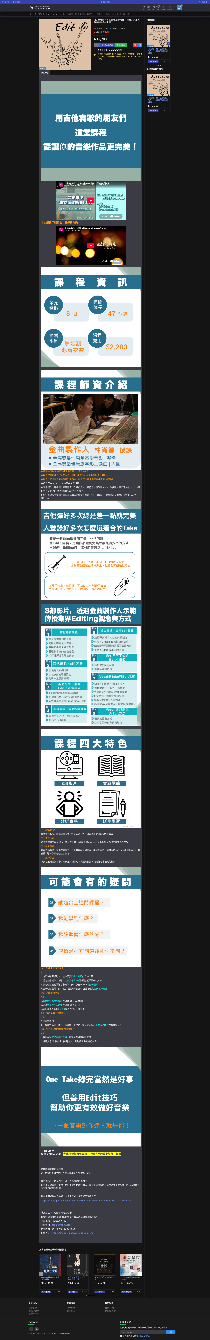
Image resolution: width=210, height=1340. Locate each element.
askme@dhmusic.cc (62, 1225)
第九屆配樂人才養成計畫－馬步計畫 (77, 1278)
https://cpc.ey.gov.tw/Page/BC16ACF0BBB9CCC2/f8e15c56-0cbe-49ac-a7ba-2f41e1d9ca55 (86, 1200)
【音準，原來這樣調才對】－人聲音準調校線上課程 (159, 51)
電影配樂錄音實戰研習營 (104, 1278)
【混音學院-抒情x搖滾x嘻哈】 (131, 1278)
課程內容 (44, 72)
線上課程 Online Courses (46, 14)
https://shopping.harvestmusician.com (72, 1233)
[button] (41, 1274)
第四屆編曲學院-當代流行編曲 (50, 1278)
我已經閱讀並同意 (136, 1336)
